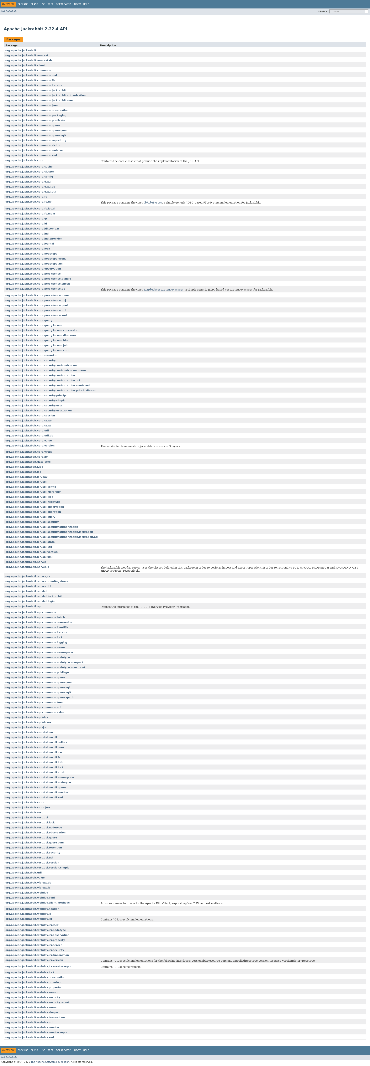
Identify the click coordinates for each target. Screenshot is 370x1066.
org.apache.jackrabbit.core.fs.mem (30, 213)
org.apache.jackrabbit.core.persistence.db (35, 288)
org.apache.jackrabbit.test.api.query (31, 837)
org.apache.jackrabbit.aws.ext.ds (28, 60)
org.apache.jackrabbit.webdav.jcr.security (34, 950)
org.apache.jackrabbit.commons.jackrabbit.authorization (45, 95)
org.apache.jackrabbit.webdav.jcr (28, 918)
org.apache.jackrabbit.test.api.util (29, 857)
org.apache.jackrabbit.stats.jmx (27, 807)
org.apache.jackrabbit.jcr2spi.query (30, 516)
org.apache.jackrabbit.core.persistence (33, 273)
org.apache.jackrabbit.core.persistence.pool (36, 305)
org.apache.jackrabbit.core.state (28, 420)
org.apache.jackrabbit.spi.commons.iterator (36, 632)
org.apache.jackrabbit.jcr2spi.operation (33, 511)
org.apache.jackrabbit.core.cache (29, 166)
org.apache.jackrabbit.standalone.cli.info (34, 762)
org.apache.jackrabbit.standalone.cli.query (35, 787)
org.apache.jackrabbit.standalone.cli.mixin (35, 772)
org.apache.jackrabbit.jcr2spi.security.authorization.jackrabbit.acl (51, 536)
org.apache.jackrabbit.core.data (28, 181)
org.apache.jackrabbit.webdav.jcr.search (33, 945)
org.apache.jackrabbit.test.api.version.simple (37, 867)
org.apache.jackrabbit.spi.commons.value (34, 712)
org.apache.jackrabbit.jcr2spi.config (30, 486)
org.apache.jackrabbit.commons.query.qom (36, 130)
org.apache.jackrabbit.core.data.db (30, 186)
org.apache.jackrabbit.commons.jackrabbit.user (39, 100)
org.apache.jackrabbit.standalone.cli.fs (33, 757)
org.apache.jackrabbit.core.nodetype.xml (34, 263)
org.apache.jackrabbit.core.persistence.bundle (38, 278)
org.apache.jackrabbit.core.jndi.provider (33, 238)
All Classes (9, 10)
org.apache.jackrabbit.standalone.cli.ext (33, 752)
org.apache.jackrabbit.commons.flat (31, 80)
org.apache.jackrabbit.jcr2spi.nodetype (33, 501)
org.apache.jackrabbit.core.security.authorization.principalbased (50, 390)
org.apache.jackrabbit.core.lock (27, 248)
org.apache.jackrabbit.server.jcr (27, 576)
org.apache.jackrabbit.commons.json (31, 105)
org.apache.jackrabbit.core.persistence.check (37, 283)
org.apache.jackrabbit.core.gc (26, 218)
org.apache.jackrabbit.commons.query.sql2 (35, 135)
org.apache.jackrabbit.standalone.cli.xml (34, 797)
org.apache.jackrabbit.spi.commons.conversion (38, 622)
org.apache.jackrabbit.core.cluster (29, 171)
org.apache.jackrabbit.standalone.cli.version (36, 792)
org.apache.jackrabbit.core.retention (31, 355)
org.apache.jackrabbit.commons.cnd (31, 75)
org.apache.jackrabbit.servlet (26, 591)
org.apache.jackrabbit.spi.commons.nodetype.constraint (45, 667)
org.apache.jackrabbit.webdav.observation (35, 977)
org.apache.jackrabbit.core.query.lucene (33, 325)
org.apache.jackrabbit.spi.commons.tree (34, 702)
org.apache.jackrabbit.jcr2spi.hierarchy (33, 491)
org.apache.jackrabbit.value (25, 877)
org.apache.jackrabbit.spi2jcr (25, 727)
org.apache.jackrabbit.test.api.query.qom (34, 842)
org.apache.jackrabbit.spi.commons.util (33, 707)
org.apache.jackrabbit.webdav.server (31, 1007)
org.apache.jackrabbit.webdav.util (29, 1022)
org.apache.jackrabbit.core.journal (29, 243)
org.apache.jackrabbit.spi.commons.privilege (37, 672)
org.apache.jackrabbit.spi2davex (28, 722)
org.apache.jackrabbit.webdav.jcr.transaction (37, 955)
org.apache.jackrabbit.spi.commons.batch (35, 617)
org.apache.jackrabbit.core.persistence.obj (35, 300)
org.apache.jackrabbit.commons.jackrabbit (35, 90)
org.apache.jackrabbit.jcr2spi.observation (34, 506)
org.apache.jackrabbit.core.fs (26, 196)
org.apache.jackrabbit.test (24, 812)
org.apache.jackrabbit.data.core (28, 461)
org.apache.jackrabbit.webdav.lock (30, 972)
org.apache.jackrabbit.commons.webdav (34, 150)
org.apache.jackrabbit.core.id (26, 223)
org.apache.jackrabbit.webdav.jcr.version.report (39, 966)
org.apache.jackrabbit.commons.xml (31, 155)
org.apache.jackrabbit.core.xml (27, 456)
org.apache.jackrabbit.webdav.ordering (33, 982)
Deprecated (63, 4)
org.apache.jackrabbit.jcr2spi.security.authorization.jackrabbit (49, 531)
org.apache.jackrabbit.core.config (29, 176)
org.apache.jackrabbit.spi (23, 606)
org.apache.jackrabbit (20, 50)
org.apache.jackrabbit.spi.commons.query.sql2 (38, 692)
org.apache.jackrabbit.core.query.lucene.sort (37, 350)
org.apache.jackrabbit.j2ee (24, 466)
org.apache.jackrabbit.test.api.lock (30, 822)
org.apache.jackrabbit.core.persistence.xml (36, 315)
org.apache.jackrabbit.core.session (30, 415)
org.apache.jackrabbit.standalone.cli (31, 737)
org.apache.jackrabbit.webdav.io (28, 913)
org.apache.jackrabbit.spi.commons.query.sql (37, 687)
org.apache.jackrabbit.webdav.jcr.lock (32, 925)
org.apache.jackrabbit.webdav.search (31, 992)
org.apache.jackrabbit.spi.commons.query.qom (38, 682)
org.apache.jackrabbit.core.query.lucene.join (36, 345)
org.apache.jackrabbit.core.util (27, 430)
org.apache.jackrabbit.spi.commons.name (35, 647)
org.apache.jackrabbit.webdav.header (32, 908)
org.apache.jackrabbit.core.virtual (29, 451)
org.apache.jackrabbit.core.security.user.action (38, 410)
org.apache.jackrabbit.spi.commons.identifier (37, 627)
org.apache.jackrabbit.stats (24, 802)
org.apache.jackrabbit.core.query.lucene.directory (40, 335)
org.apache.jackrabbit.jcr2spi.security (32, 521)
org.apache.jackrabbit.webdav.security (32, 997)
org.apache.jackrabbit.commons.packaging (35, 115)
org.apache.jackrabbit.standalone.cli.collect (36, 742)
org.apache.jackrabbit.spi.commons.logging (36, 642)
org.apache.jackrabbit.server (25, 561)
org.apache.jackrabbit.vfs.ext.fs (27, 887)
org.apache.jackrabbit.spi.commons (30, 612)
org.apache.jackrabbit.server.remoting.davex (37, 581)
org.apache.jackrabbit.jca (23, 471)
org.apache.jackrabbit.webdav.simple (31, 1012)
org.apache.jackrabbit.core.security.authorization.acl (42, 380)
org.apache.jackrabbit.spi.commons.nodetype (37, 657)
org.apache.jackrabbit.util (23, 872)
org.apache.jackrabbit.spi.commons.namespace (39, 652)
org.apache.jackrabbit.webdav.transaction (35, 1017)
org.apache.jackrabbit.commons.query (32, 125)
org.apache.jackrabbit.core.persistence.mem (37, 295)
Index (77, 4)
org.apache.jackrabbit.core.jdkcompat (32, 228)
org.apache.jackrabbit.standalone (29, 732)
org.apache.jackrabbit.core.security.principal (36, 395)
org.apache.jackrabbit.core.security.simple (35, 400)
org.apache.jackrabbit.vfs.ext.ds (28, 882)
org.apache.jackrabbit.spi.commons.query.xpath (39, 697)
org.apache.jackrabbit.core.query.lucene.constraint (41, 330)
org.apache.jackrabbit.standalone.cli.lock (34, 767)
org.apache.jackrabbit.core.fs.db (28, 201)
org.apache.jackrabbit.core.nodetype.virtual (36, 258)
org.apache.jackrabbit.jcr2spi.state (30, 541)
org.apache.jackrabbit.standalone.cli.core (34, 747)
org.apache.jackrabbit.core (24, 160)
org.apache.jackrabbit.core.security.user (33, 405)
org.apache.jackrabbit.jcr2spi (25, 481)
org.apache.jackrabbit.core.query (28, 320)
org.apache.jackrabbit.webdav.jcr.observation (37, 935)
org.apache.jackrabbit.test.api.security (32, 852)
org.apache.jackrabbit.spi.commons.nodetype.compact (44, 662)
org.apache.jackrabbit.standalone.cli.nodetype (38, 782)
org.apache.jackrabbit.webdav (26, 892)
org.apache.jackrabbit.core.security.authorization (40, 375)
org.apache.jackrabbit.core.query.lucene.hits (36, 340)
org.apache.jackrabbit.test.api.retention (33, 847)
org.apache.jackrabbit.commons (28, 70)
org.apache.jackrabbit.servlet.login (30, 601)
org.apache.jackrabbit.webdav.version (32, 1027)
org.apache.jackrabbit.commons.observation (36, 110)
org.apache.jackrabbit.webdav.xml (29, 1037)
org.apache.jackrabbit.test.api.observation (35, 832)
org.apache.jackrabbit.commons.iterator (33, 85)
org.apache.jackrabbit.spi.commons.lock (34, 637)
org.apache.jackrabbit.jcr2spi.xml (28, 556)
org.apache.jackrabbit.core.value (28, 440)
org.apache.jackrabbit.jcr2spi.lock (29, 496)
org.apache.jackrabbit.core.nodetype (31, 253)
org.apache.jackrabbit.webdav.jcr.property (35, 940)
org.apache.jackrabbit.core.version (30, 445)
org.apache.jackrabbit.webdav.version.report (37, 1032)
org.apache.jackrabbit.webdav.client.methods (37, 902)
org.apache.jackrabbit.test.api (26, 817)
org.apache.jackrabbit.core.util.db (29, 435)
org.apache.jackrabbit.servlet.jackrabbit (33, 596)
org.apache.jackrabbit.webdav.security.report (37, 1002)
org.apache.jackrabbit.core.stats (28, 425)
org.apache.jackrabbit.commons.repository (35, 140)
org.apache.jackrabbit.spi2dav (26, 717)
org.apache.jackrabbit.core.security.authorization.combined (47, 385)
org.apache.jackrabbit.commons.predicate (35, 120)
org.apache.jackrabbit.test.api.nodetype (33, 827)
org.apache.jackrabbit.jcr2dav (26, 476)
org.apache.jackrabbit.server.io (27, 566)
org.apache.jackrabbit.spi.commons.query (35, 677)
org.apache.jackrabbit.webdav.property (33, 987)
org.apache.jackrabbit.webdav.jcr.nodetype (35, 930)
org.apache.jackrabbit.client (25, 65)
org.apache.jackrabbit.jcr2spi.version (31, 551)
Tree (51, 4)
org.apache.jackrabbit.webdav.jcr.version (34, 960)
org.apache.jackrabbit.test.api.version (32, 862)
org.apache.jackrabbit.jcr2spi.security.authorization (41, 526)
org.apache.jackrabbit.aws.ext (26, 55)
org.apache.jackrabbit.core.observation (33, 268)
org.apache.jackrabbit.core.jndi (27, 233)
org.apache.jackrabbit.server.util (28, 586)
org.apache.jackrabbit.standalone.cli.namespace (39, 777)
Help (86, 4)
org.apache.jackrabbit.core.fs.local (30, 208)
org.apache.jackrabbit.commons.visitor (33, 145)
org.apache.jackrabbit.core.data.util (30, 191)
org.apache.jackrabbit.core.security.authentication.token (45, 370)
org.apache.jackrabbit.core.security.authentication (41, 365)
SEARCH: (323, 11)
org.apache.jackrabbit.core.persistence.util (35, 310)
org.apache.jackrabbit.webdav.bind (30, 897)
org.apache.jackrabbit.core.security (30, 360)
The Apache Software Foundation (50, 1062)
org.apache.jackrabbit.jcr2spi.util (28, 546)
